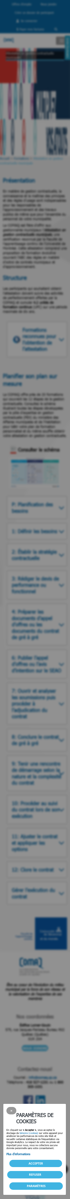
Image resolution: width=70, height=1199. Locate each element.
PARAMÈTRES (36, 1186)
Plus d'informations (18, 1154)
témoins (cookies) (29, 1133)
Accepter (36, 1163)
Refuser (35, 1174)
